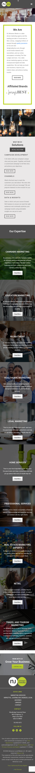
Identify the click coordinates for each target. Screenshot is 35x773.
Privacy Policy (22, 745)
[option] (17, 92)
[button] (6, 93)
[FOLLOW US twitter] (20, 730)
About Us (20, 753)
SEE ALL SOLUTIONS (17, 149)
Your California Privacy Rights (17, 765)
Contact (18, 705)
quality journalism (22, 43)
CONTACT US (17, 666)
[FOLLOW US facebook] (13, 730)
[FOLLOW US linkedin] (17, 730)
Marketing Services (18, 695)
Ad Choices (18, 769)
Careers (18, 702)
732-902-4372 (17, 722)
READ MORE (17, 77)
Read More (17, 273)
